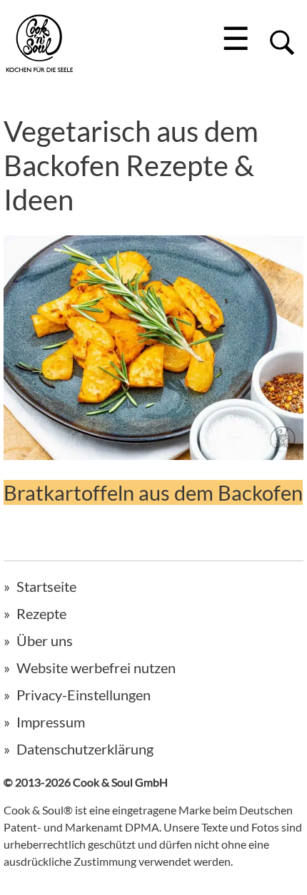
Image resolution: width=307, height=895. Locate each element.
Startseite (46, 586)
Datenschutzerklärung (85, 748)
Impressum (50, 721)
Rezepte (41, 613)
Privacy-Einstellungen (83, 694)
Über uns (44, 640)
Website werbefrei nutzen (96, 667)
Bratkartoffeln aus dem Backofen (153, 492)
